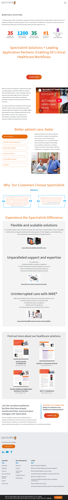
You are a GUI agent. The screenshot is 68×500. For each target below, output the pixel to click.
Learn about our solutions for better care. (34, 248)
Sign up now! (8, 446)
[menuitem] (9, 473)
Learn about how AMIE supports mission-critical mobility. (34, 321)
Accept (58, 497)
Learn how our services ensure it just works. (34, 284)
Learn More (34, 77)
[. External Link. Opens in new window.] (51, 201)
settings (49, 498)
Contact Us (51, 415)
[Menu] (65, 3)
